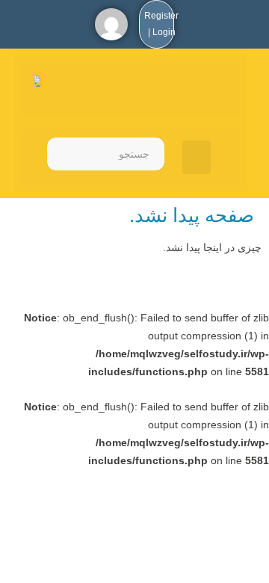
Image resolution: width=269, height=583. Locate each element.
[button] (196, 157)
